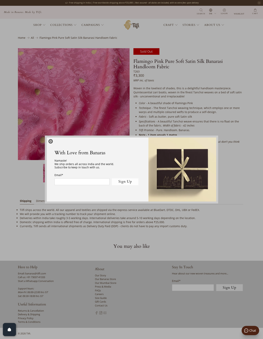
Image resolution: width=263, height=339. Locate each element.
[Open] (9, 329)
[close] (51, 141)
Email (58, 175)
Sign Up (125, 181)
